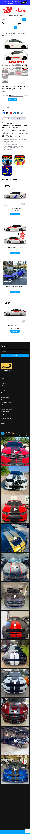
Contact (3, 390)
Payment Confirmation (6, 409)
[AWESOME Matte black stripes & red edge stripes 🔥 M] (15, 567)
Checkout (3, 388)
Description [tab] (7, 119)
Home (3, 34)
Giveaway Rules (5, 397)
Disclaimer (3, 392)
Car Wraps (3, 383)
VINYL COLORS (4, 421)
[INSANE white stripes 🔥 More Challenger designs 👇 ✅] (15, 654)
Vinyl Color (5, 95)
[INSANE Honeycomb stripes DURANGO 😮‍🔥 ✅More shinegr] (15, 451)
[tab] (15, 27)
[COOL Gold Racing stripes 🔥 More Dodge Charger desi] (15, 538)
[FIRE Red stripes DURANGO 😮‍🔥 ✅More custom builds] (15, 625)
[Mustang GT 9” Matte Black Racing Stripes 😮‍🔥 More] (15, 769)
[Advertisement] (15, 806)
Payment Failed (5, 411)
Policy (2, 414)
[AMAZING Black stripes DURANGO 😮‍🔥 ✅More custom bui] (15, 683)
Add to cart (12, 99)
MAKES (13, 34)
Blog (2, 381)
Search (24, 19)
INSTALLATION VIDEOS (6, 402)
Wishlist (3, 423)
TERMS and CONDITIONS (7, 418)
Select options (15, 214)
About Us (3, 378)
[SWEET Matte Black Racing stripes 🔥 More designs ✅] (15, 509)
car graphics (7, 108)
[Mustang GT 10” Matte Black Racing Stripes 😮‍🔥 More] (15, 596)
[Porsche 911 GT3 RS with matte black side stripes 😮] (15, 741)
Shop (2, 416)
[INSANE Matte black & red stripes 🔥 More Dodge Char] (15, 712)
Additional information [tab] (18, 119)
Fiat (16, 34)
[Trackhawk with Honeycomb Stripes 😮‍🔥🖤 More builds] (15, 480)
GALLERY (3, 395)
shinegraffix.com (15, 15)
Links (2, 404)
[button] (26, 41)
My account (4, 407)
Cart (2, 385)
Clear (25, 95)
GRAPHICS (8, 34)
